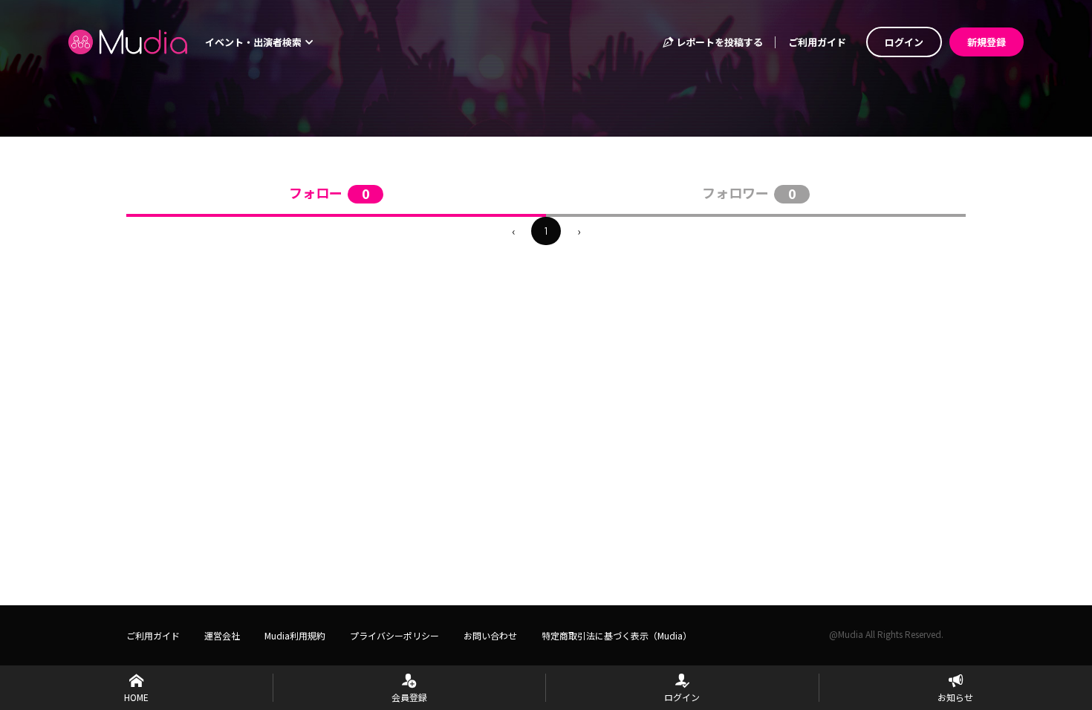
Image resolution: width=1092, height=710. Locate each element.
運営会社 (222, 635)
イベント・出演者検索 (254, 42)
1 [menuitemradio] (546, 230)
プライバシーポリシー (394, 635)
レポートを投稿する (718, 42)
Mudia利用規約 (294, 635)
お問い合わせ (490, 635)
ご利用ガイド (817, 42)
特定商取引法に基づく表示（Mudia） (617, 635)
